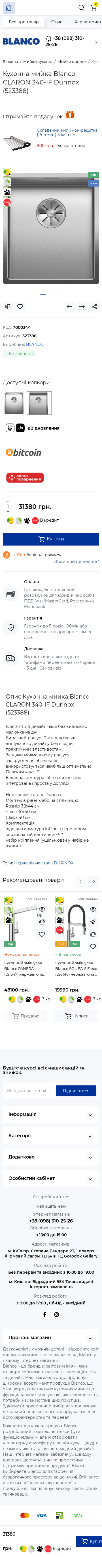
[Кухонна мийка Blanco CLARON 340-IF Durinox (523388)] (51, 228)
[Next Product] (82, 306)
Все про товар (24, 21)
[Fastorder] (93, 922)
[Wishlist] (20, 306)
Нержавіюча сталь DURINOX (43, 863)
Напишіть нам (51, 1206)
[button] (80, 881)
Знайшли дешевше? (76, 561)
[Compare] (7, 306)
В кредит (49, 520)
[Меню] (24, 8)
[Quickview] (42, 909)
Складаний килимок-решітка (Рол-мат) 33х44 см (67, 132)
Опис (56, 21)
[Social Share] (94, 306)
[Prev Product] (69, 306)
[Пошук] (81, 8)
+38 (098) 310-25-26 (64, 41)
